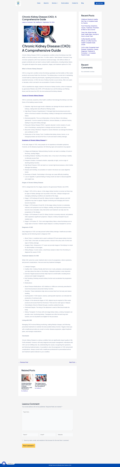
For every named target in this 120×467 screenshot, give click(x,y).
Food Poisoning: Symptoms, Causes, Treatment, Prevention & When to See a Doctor (90, 27)
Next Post (73, 362)
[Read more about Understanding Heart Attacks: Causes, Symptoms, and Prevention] (27, 377)
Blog (82, 3)
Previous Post (23, 362)
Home (38, 3)
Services (54, 3)
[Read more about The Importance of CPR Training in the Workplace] (41, 377)
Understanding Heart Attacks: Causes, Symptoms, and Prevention (26, 386)
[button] (55, 3)
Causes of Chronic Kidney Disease (32, 95)
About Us (46, 3)
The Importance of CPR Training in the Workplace (40, 384)
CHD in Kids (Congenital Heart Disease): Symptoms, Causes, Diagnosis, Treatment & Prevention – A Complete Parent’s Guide (90, 51)
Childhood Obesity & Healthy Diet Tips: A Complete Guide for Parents (89, 21)
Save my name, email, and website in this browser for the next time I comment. (46, 440)
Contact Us (75, 3)
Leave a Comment (27, 22)
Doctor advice (65, 3)
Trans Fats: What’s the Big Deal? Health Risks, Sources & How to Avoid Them (90, 34)
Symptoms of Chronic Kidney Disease (33, 140)
